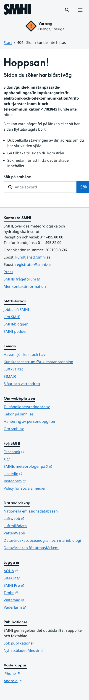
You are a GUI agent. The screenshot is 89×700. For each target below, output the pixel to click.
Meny (80, 14)
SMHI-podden (16, 331)
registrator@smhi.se (33, 264)
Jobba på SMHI (16, 309)
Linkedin (35, 473)
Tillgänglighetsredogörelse (27, 406)
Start (8, 42)
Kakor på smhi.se (18, 414)
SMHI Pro (36, 585)
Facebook (36, 451)
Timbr (33, 592)
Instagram (37, 480)
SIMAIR (10, 376)
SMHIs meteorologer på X (44, 466)
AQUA (33, 570)
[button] (67, 9)
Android (35, 680)
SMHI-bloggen (16, 324)
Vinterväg (36, 599)
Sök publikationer (19, 643)
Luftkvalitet (13, 369)
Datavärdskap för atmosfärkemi (31, 547)
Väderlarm (37, 607)
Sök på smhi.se (17, 176)
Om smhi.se (14, 428)
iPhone (34, 673)
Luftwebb (36, 518)
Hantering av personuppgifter (30, 421)
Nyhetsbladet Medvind (23, 650)
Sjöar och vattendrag (22, 383)
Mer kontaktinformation (25, 286)
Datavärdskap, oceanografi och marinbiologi (42, 540)
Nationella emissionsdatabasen (31, 511)
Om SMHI (12, 316)
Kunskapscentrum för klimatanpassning (38, 361)
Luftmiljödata (15, 525)
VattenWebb (14, 533)
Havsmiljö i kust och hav (24, 354)
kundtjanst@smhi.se (32, 257)
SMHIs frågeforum (44, 279)
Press (8, 271)
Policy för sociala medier (25, 488)
